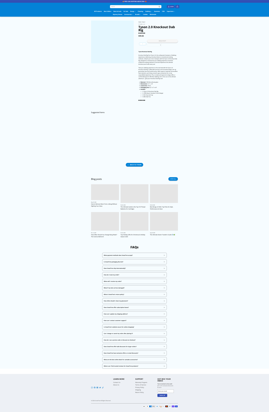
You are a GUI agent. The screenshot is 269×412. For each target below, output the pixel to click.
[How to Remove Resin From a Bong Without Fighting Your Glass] (105, 192)
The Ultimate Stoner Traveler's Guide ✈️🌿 (162, 235)
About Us (116, 385)
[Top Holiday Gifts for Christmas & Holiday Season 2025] (135, 221)
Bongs (132, 11)
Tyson (143, 22)
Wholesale (153, 14)
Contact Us (116, 382)
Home (139, 22)
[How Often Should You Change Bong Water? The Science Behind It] (105, 221)
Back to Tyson (135, 165)
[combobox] (135, 6)
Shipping (138, 390)
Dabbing (148, 11)
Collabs (145, 14)
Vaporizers (170, 11)
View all (173, 179)
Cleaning (140, 11)
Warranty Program (141, 382)
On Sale (125, 11)
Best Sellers (107, 11)
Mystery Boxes (117, 14)
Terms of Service (140, 385)
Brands (137, 14)
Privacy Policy (139, 387)
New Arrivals (117, 11)
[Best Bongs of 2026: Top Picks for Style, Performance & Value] (164, 193)
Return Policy (139, 392)
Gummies (157, 11)
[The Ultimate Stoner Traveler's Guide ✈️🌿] (164, 221)
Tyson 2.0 (141, 24)
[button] (141, 33)
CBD (163, 11)
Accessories (128, 14)
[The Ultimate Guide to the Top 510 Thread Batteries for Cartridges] (135, 193)
